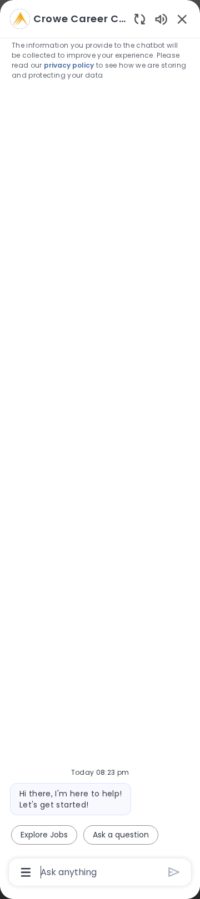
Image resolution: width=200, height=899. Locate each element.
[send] (174, 872)
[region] (100, 444)
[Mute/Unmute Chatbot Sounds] (161, 19)
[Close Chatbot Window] (182, 19)
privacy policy (69, 65)
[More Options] (26, 872)
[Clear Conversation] (140, 18)
